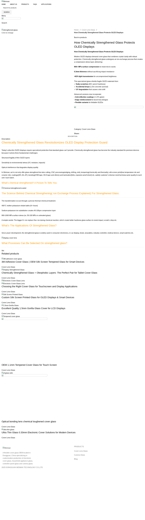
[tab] (72, 136)
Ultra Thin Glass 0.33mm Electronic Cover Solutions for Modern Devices (38, 432)
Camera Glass (79, 455)
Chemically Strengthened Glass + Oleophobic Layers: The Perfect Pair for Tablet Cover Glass (49, 272)
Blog (76, 459)
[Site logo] (6, 1)
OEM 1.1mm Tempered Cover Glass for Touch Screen (29, 365)
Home (76, 30)
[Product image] (13, 283)
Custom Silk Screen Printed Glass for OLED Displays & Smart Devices (38, 297)
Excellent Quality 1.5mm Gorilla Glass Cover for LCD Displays (33, 308)
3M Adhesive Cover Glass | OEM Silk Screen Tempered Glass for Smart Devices (43, 261)
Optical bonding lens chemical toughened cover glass (29, 421)
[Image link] (7, 448)
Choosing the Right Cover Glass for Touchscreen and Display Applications (39, 286)
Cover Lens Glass (88, 30)
